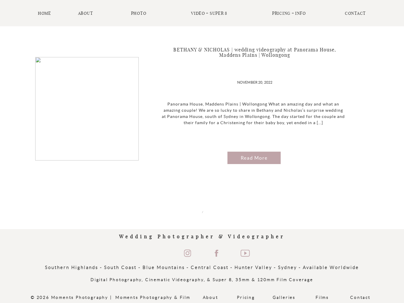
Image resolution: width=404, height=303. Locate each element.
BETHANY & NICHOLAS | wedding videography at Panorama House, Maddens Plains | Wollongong (254, 53)
